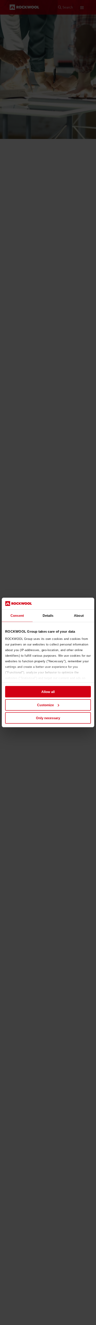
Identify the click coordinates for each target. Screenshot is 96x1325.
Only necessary (48, 718)
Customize (45, 705)
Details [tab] (48, 615)
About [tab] (79, 615)
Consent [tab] (17, 615)
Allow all (48, 692)
